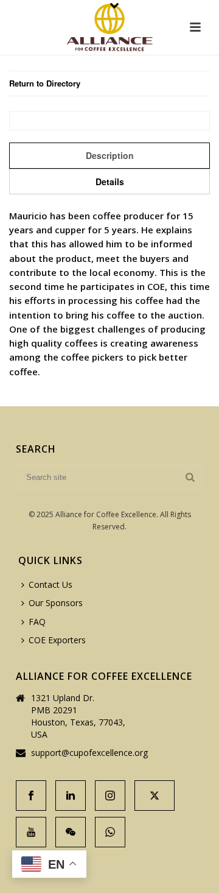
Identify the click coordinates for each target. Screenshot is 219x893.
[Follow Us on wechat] (70, 832)
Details (110, 181)
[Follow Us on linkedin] (70, 795)
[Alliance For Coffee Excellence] (109, 27)
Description (110, 155)
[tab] (109, 155)
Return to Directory (44, 83)
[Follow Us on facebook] (31, 795)
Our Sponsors (56, 603)
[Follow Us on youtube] (31, 832)
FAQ (37, 621)
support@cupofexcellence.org (89, 752)
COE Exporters (57, 640)
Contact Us (50, 584)
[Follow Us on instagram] (110, 795)
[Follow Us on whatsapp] (110, 832)
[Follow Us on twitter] (154, 795)
